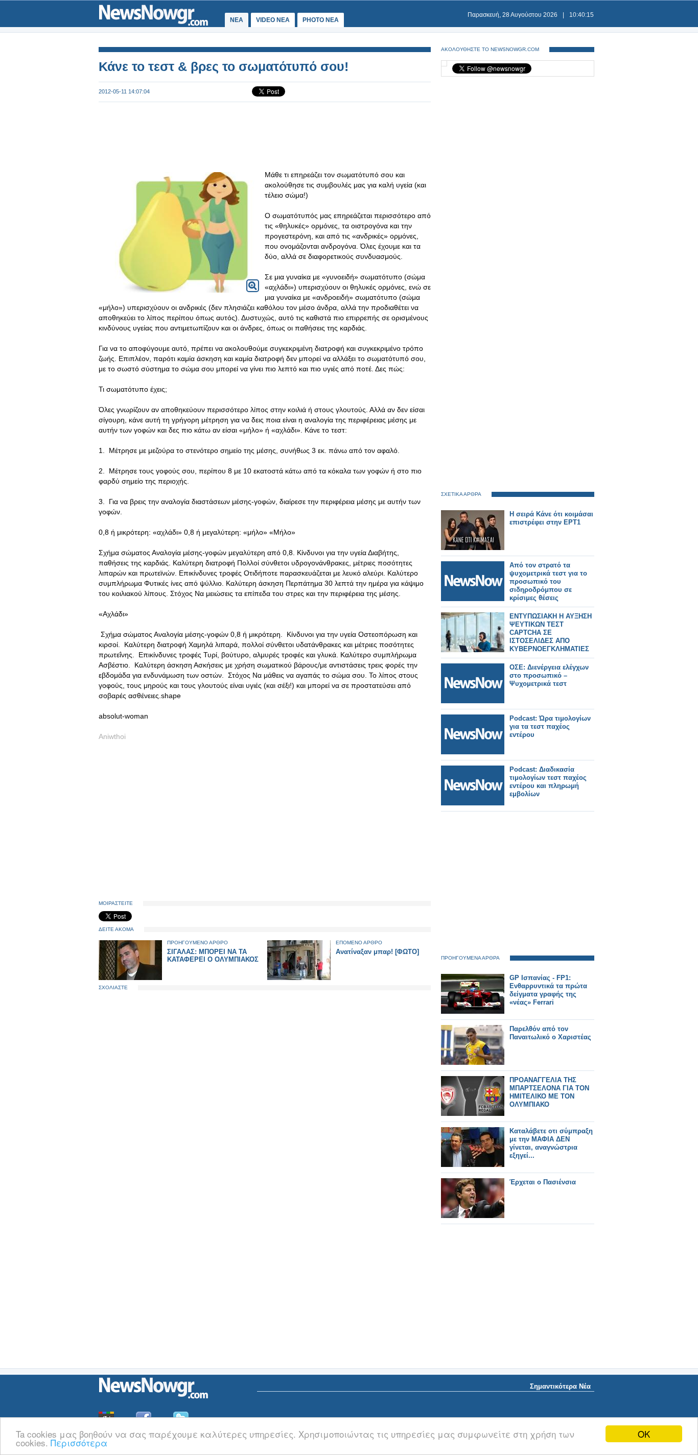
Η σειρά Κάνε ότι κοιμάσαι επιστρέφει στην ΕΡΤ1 (551, 518)
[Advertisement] (265, 135)
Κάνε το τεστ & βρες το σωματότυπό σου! (223, 66)
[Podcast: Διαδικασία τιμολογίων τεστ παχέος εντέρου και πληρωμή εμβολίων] (472, 803)
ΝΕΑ (236, 19)
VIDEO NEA (273, 19)
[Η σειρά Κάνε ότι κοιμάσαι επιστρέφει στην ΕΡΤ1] (472, 548)
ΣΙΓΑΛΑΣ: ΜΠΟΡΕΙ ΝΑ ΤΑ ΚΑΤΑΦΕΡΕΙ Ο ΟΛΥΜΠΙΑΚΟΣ (213, 955)
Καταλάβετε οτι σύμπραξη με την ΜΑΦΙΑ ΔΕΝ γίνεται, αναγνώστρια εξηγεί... (551, 1143)
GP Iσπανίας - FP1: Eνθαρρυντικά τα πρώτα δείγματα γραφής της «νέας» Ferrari (548, 990)
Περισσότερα (79, 1442)
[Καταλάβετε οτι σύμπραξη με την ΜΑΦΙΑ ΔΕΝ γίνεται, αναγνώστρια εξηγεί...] (472, 1164)
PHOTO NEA (321, 19)
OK (644, 1433)
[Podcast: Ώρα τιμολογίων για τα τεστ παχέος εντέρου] (472, 752)
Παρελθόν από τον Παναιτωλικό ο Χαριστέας (550, 1033)
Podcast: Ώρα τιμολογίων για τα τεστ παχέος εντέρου (550, 726)
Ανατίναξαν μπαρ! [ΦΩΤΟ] (377, 952)
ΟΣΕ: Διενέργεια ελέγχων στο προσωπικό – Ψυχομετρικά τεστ (549, 675)
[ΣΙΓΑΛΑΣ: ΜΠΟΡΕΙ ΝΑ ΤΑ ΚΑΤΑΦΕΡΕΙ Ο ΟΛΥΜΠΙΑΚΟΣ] (130, 978)
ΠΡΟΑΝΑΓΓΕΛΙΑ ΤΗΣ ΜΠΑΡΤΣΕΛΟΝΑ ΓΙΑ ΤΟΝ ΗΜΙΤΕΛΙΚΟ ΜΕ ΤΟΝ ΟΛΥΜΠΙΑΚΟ (549, 1092)
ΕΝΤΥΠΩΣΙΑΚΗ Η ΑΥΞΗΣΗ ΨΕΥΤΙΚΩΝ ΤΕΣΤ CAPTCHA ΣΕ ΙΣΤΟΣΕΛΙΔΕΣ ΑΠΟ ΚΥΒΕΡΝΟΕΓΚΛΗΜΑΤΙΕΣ (550, 632)
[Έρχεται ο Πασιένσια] (472, 1216)
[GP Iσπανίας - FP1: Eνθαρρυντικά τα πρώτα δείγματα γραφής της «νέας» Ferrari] (472, 1011)
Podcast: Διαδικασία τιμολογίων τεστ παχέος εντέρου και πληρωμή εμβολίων (548, 782)
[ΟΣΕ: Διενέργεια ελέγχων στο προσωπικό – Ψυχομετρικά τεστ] (472, 701)
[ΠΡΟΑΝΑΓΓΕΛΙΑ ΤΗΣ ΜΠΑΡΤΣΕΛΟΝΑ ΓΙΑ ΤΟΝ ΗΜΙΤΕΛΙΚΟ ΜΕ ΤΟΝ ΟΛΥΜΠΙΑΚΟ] (472, 1113)
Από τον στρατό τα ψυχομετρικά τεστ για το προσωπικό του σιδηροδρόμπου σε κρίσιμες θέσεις (548, 581)
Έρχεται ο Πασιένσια (542, 1182)
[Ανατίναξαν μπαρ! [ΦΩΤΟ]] (299, 978)
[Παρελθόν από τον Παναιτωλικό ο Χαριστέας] (472, 1062)
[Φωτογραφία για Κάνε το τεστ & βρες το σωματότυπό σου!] (252, 279)
